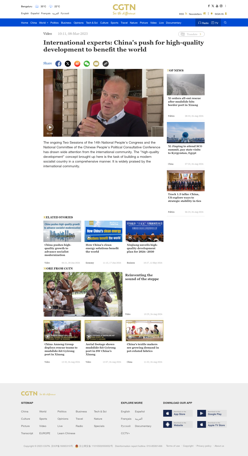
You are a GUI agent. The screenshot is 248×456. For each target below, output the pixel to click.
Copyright (188, 445)
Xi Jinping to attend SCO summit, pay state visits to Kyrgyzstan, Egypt (185, 149)
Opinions (79, 22)
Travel (124, 22)
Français (45, 13)
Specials (99, 425)
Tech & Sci (92, 22)
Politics (54, 22)
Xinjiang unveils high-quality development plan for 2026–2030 (142, 248)
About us (219, 445)
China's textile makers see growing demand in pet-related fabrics (143, 347)
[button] (50, 127)
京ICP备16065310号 (62, 446)
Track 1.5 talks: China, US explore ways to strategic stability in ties (184, 197)
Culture (104, 22)
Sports (114, 22)
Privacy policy (204, 445)
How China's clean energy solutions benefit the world (102, 248)
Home (24, 22)
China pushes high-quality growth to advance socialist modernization (58, 249)
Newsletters (195, 14)
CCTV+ (125, 433)
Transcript (27, 433)
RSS (181, 14)
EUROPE (44, 433)
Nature (133, 22)
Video (153, 22)
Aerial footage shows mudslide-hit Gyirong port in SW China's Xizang (101, 349)
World (42, 22)
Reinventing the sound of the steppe (142, 277)
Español (35, 13)
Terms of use (173, 445)
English (25, 13)
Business (66, 22)
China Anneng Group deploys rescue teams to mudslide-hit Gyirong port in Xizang (61, 349)
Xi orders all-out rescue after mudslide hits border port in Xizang (184, 101)
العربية (55, 13)
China (33, 22)
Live (161, 22)
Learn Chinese (66, 433)
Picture (144, 22)
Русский (65, 13)
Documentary (173, 22)
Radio (205, 22)
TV (216, 22)
